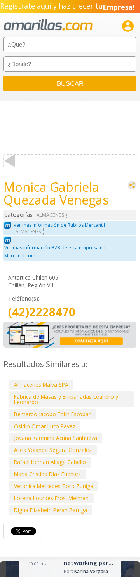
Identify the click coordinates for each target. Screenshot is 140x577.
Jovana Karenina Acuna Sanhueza (55, 437)
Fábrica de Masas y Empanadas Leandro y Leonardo (66, 399)
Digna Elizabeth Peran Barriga (50, 510)
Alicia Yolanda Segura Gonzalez (53, 450)
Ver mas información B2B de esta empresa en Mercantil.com (54, 251)
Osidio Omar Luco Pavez (44, 426)
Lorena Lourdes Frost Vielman (51, 498)
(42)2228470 (41, 312)
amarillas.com (48, 25)
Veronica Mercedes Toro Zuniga (53, 486)
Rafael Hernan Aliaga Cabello (50, 462)
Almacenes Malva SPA (41, 384)
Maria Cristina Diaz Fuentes (47, 474)
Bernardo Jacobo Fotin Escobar (52, 414)
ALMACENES (51, 215)
